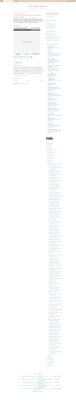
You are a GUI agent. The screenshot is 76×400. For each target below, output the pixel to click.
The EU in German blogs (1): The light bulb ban (55, 248)
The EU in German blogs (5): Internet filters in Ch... (54, 188)
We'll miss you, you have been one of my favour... (36, 388)
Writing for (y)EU (51, 98)
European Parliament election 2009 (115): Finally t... (54, 340)
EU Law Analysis (51, 58)
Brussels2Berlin (51, 114)
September (51, 156)
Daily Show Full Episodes (18, 54)
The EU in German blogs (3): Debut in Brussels (54, 217)
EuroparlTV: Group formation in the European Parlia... (55, 275)
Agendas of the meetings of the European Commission (55, 193)
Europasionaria (51, 93)
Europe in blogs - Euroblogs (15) (52, 40)
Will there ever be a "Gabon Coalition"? (54, 284)
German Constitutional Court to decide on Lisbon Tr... (55, 245)
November (51, 152)
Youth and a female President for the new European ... (55, 310)
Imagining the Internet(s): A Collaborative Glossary (53, 75)
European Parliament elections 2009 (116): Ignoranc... (55, 337)
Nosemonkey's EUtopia (52, 129)
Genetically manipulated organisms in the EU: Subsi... (55, 198)
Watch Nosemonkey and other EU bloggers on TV (55, 294)
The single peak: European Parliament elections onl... (54, 262)
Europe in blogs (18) (50, 35)
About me (48, 22)
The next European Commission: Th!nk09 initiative (55, 242)
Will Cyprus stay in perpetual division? (54, 115)
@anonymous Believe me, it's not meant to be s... (35, 376)
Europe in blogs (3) (52, 220)
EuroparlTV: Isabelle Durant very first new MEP (55, 291)
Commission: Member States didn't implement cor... (37, 382)
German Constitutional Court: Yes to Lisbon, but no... (55, 167)
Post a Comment (17, 78)
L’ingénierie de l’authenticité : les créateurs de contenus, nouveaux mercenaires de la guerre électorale (54, 69)
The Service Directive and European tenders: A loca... (54, 347)
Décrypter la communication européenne (54, 66)
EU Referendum (51, 79)
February (50, 361)
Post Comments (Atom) (23, 83)
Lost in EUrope (51, 46)
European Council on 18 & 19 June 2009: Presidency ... (55, 226)
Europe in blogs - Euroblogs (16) (52, 38)
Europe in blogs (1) (52, 349)
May (49, 355)
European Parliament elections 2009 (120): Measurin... (55, 320)
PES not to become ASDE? (54, 239)
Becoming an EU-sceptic (53, 229)
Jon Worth (50, 52)
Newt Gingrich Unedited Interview (36, 54)
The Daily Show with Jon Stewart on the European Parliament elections (27, 16)
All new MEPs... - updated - (54, 230)
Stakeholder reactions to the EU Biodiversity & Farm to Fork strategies (54, 95)
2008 (48, 365)
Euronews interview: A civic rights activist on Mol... (55, 255)
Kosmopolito (50, 123)
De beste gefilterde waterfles (53, 99)
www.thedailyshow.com (35, 30)
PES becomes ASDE (53, 282)
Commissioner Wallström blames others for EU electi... (55, 298)
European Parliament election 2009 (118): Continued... (54, 327)
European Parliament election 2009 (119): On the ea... (54, 323)
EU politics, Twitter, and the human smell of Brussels (54, 202)
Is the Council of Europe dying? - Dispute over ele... (55, 208)
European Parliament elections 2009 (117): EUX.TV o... (55, 330)
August (50, 158)
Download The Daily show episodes (30, 73)
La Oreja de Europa (52, 103)
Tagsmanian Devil (51, 118)
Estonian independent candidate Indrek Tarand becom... (55, 304)
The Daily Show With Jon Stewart (20, 28)
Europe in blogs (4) (52, 190)
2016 (48, 145)
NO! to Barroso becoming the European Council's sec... (54, 272)
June (49, 162)
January (50, 363)
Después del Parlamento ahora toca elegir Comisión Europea (54, 104)
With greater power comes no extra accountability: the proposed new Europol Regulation (54, 61)
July (49, 160)
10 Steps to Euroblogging (51, 23)
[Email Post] (31, 56)
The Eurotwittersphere (50, 25)
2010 (48, 147)
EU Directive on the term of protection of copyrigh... (54, 259)
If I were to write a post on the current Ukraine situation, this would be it (54, 131)
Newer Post (16, 80)
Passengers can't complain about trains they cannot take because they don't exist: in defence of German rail (54, 54)
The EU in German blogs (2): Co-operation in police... (55, 233)
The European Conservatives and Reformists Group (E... (55, 212)
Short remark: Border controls (54, 214)
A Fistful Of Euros (51, 83)
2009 (48, 149)
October (50, 154)
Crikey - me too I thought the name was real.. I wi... (38, 385)
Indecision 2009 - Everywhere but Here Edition (23, 29)
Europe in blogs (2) (52, 307)
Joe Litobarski (51, 73)
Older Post (42, 80)
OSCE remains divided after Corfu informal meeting (55, 181)
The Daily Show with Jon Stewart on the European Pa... (55, 269)
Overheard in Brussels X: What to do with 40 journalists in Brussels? (54, 125)
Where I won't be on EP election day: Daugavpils (55, 352)
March (50, 359)
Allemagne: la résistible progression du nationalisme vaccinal (54, 89)
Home (29, 80)
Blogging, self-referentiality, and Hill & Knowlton (55, 174)
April (50, 357)
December (51, 150)
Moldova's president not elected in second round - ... (55, 343)
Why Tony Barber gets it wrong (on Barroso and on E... (55, 236)
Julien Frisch (38, 6)
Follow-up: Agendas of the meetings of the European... (55, 184)
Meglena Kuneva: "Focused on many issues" (55, 222)
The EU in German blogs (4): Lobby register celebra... (54, 205)
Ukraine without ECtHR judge (55, 196)
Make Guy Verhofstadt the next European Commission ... (55, 287)
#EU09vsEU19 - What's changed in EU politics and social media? (54, 110)
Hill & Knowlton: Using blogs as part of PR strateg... (55, 178)
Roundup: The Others (51, 84)
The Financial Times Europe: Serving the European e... (54, 333)
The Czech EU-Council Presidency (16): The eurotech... (55, 171)
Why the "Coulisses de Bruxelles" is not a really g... (55, 164)
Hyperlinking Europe (50, 27)
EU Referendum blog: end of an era (54, 80)
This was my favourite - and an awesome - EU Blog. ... (38, 379)
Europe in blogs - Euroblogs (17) (52, 37)
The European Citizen (52, 108)
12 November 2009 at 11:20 (21, 75)
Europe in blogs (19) (50, 33)
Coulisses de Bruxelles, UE (53, 87)
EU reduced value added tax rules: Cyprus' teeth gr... (55, 279)
